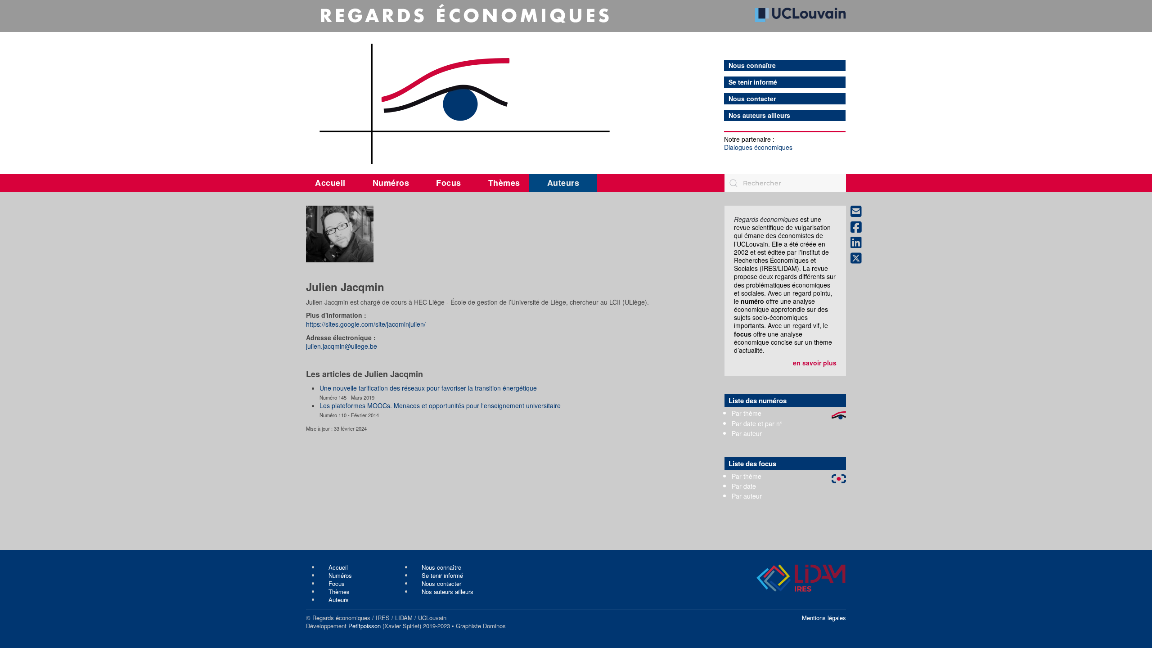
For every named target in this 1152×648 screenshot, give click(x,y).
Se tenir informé (753, 82)
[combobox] (785, 183)
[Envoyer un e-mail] (859, 211)
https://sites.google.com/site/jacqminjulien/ (366, 324)
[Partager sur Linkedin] (859, 242)
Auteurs (563, 183)
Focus (448, 183)
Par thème (746, 413)
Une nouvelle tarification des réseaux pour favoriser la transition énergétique (428, 387)
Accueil (330, 183)
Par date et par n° (757, 423)
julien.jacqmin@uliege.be (341, 346)
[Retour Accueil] (576, 84)
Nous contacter (752, 99)
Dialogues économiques (758, 147)
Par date (744, 486)
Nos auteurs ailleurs (759, 115)
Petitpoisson (364, 625)
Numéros (391, 183)
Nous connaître (752, 65)
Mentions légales (824, 617)
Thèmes (504, 183)
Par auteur (747, 433)
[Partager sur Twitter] (859, 258)
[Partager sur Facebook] (859, 227)
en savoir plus (815, 362)
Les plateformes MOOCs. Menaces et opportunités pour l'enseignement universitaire (440, 405)
